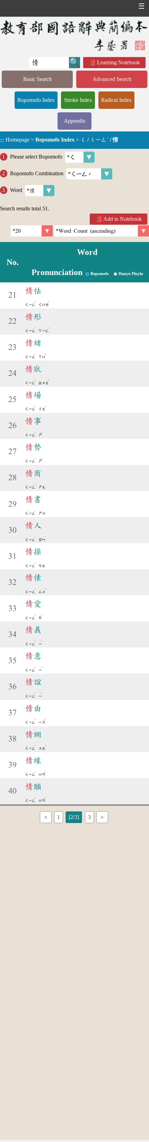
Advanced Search (112, 79)
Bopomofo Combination (36, 173)
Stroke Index (78, 100)
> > (59, 140)
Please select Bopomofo (36, 157)
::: (2, 140)
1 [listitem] (58, 817)
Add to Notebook (122, 219)
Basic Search (37, 79)
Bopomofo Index (36, 100)
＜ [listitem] (46, 817)
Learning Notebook (118, 62)
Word (16, 190)
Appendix (75, 121)
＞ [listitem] (102, 817)
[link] (101, 230)
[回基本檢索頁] (74, 35)
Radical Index (116, 100)
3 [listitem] (89, 817)
